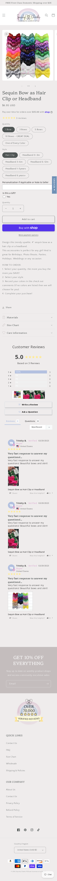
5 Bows (39, 129)
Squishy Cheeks (21, 871)
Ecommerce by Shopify (39, 871)
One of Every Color (15, 143)
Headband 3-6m (14, 162)
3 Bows (23, 129)
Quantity (6, 202)
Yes (8, 196)
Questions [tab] (30, 421)
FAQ (8, 750)
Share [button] (9, 307)
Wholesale (11, 763)
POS (27, 871)
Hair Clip (10, 155)
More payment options (28, 235)
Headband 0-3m (31, 155)
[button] (3, 15)
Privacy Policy (13, 803)
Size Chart (11, 757)
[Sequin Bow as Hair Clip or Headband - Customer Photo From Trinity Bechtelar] (17, 395)
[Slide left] (22, 86)
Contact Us (11, 743)
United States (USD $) (27, 850)
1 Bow (8, 129)
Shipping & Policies (15, 770)
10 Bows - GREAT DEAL (17, 136)
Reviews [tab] (10, 421)
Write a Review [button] (30, 404)
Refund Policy (13, 810)
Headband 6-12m (39, 162)
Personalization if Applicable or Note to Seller (25, 182)
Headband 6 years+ (15, 175)
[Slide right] (35, 86)
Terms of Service (14, 817)
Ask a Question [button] (30, 411)
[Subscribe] (47, 683)
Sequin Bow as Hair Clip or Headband (26, 489)
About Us (10, 789)
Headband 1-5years (15, 169)
